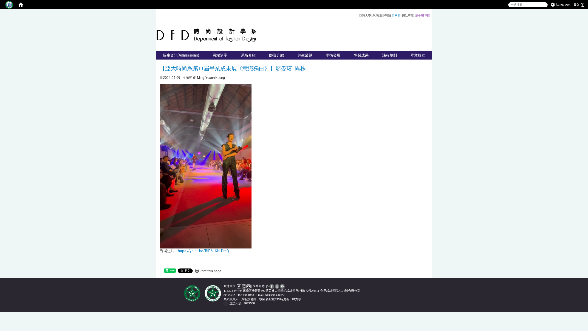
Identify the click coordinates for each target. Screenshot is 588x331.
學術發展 (333, 55)
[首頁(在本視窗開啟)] (20, 4)
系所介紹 (248, 55)
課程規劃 (389, 55)
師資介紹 (276, 55)
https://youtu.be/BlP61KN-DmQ (203, 251)
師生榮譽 (304, 55)
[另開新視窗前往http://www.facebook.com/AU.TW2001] (239, 286)
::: (357, 15)
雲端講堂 (220, 55)
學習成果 (361, 55)
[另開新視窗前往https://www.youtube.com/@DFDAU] (282, 286)
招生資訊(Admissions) (181, 55)
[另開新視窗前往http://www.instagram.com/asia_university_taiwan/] (244, 286)
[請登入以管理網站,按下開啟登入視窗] (9, 4)
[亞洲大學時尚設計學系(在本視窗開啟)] (206, 35)
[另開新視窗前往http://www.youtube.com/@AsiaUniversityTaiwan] (248, 286)
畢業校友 (417, 55)
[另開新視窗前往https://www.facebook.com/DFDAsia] (271, 286)
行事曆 (396, 15)
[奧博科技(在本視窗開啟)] (226, 303)
